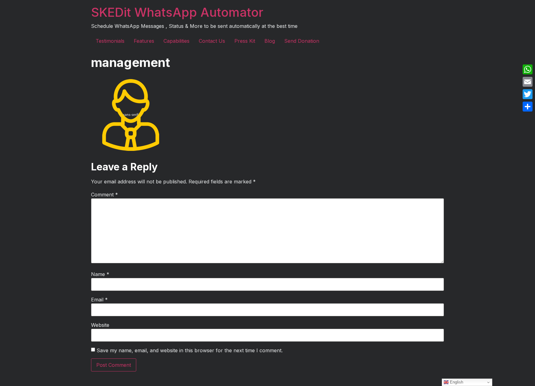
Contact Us (212, 41)
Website (100, 324)
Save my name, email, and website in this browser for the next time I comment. (190, 350)
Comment (104, 194)
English (456, 382)
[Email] (527, 82)
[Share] (527, 106)
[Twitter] (527, 94)
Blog (269, 41)
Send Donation (301, 41)
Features (144, 41)
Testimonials (110, 41)
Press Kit (244, 41)
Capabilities (176, 41)
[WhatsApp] (527, 69)
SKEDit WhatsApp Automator (177, 12)
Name (100, 274)
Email (99, 299)
